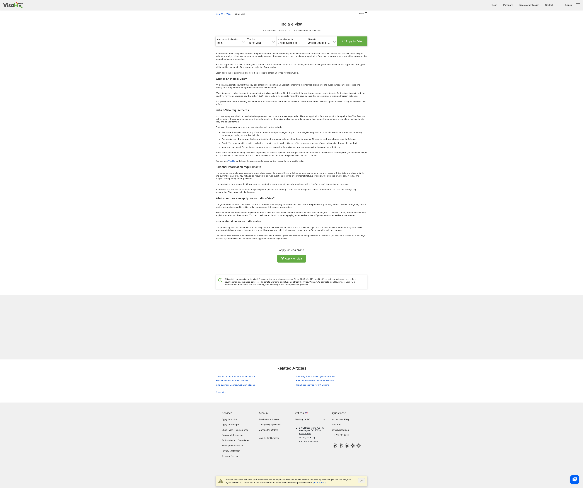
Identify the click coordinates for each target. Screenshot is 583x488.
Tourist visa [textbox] (254, 42)
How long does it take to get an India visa (316, 376)
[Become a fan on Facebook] (341, 445)
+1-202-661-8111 (340, 435)
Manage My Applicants (270, 424)
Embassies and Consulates (235, 440)
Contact (549, 5)
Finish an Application (269, 419)
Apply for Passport (231, 424)
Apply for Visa (354, 41)
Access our (340, 419)
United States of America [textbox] (292, 42)
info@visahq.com (340, 430)
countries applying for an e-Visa (292, 215)
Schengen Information (232, 445)
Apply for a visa (229, 419)
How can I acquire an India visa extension (236, 376)
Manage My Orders (268, 430)
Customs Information (232, 435)
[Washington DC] (310, 420)
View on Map (305, 433)
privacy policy (319, 482)
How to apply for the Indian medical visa (315, 380)
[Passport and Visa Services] (13, 5)
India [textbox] (220, 42)
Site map (336, 424)
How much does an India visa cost (232, 380)
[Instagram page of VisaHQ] (358, 445)
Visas (494, 5)
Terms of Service (230, 456)
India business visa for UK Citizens (312, 385)
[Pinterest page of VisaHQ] (353, 445)
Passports (508, 5)
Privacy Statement (231, 451)
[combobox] (231, 41)
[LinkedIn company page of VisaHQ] (347, 445)
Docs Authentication (529, 5)
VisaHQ (231, 161)
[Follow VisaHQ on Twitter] (335, 445)
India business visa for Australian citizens (235, 385)
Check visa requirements (235, 430)
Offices (299, 413)
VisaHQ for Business (269, 438)
